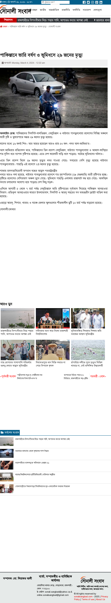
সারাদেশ (87, 9)
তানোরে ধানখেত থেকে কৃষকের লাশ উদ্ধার (32, 451)
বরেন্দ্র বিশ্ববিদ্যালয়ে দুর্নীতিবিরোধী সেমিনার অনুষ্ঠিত (35, 474)
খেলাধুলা (97, 9)
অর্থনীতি (76, 9)
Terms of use (87, 599)
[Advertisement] (49, 41)
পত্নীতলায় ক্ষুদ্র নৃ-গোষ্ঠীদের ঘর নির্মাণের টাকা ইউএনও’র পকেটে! (21, 377)
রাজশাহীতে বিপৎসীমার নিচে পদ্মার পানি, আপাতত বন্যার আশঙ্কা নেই (43, 20)
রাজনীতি (66, 9)
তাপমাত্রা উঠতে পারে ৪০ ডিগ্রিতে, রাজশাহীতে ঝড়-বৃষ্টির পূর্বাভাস (85, 377)
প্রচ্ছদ (34, 9)
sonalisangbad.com (83, 596)
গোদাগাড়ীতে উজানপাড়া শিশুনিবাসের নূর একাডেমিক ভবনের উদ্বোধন (42, 486)
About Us (100, 599)
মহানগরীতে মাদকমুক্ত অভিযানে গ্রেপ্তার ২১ (32, 462)
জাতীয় (43, 9)
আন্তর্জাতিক (54, 9)
